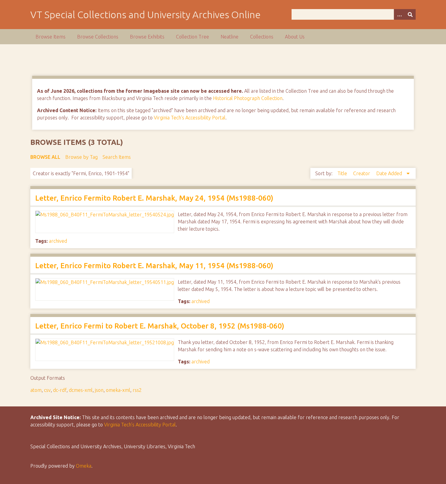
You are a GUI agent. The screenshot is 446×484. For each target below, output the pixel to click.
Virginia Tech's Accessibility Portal (189, 117)
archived (58, 241)
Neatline (229, 36)
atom (36, 390)
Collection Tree (192, 36)
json (99, 390)
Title (342, 173)
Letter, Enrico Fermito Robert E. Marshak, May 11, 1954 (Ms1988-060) (154, 266)
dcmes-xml (81, 390)
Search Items (117, 157)
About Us (295, 36)
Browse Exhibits (147, 36)
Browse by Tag (81, 157)
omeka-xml (118, 390)
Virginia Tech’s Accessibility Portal (140, 424)
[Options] (399, 14)
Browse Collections (97, 36)
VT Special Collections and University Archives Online (145, 14)
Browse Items (50, 36)
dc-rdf (59, 390)
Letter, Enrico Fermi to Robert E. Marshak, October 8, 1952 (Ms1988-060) (159, 326)
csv (47, 390)
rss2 (137, 390)
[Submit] (410, 14)
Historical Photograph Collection (247, 98)
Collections (261, 36)
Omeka (83, 466)
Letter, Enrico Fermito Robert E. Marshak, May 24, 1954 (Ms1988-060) (154, 198)
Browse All (45, 157)
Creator (362, 173)
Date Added (389, 173)
